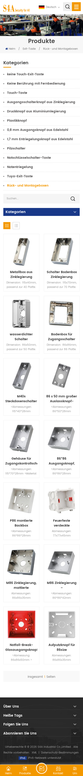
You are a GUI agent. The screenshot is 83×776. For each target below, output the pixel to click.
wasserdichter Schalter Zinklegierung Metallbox (21, 337)
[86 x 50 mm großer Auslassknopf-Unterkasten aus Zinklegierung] (62, 376)
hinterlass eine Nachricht (41, 768)
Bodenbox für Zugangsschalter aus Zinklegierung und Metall (61, 337)
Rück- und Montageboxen (60, 49)
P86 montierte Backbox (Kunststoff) (21, 523)
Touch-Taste (17, 92)
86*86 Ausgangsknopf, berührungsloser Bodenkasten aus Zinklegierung (62, 461)
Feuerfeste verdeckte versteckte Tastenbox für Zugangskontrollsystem (62, 523)
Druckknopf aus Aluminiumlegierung (36, 111)
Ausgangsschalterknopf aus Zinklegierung (41, 102)
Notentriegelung (20, 167)
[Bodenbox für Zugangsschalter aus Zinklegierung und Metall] (62, 314)
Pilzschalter (16, 148)
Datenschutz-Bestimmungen (60, 753)
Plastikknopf (17, 120)
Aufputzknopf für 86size (61, 647)
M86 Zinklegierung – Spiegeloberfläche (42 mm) (62, 585)
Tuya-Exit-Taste (20, 176)
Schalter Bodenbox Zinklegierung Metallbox (62, 274)
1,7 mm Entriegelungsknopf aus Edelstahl (40, 139)
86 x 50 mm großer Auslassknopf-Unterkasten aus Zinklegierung (61, 399)
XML (34, 753)
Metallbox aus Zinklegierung (21, 274)
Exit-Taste (29, 49)
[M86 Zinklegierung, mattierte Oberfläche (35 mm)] (21, 562)
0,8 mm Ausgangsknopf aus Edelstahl (37, 129)
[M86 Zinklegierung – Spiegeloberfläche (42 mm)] (62, 562)
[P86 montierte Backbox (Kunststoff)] (21, 500)
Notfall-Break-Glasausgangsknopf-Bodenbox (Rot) (21, 647)
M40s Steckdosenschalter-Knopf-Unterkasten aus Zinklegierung (21, 399)
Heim (12, 49)
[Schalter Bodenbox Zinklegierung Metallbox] (62, 252)
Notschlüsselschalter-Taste (29, 157)
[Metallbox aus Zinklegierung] (21, 252)
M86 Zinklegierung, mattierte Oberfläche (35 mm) (21, 585)
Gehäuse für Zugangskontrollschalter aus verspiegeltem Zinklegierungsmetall (21, 461)
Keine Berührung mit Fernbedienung (36, 83)
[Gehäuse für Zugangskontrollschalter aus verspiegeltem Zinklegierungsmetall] (21, 438)
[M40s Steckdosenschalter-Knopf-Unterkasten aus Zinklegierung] (21, 376)
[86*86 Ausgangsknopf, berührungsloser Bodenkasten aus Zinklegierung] (62, 438)
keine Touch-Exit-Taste (25, 74)
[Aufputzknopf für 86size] (62, 625)
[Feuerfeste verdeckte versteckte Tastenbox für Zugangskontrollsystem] (62, 500)
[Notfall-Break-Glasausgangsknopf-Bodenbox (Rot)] (21, 625)
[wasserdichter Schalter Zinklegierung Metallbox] (21, 314)
